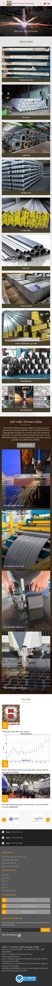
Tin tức (4, 887)
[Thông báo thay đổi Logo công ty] (26, 715)
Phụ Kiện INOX (26, 381)
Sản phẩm (6, 878)
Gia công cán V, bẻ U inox (14, 566)
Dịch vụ (4, 881)
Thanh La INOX (26, 306)
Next (44, 21)
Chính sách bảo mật (10, 866)
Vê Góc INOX (26, 230)
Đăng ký (45, 930)
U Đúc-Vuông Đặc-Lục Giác (26, 343)
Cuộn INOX (26, 155)
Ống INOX (26, 117)
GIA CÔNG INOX (26, 410)
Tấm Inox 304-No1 (26, 80)
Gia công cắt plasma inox (14, 505)
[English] (48, 3)
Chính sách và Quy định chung (14, 857)
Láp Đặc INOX (26, 193)
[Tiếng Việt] (45, 3)
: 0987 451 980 (14, 843)
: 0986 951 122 (14, 832)
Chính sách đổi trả (9, 863)
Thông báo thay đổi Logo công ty (16, 732)
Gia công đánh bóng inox (13, 627)
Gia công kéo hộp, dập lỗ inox (15, 688)
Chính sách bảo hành (10, 860)
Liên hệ (4, 884)
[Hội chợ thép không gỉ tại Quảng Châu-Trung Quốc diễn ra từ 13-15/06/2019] (26, 786)
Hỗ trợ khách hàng (9, 890)
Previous (8, 21)
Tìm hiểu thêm (26, 445)
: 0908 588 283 (14, 838)
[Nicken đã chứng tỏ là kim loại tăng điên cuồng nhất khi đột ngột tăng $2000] (26, 748)
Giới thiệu (5, 875)
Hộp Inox (26, 268)
